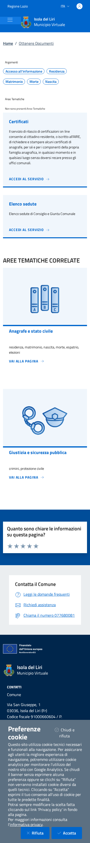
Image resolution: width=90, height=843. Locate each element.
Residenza (56, 71)
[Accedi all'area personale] (79, 6)
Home (8, 43)
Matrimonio (14, 81)
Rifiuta (41, 833)
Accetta (72, 833)
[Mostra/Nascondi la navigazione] (10, 20)
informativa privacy (26, 824)
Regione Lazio (18, 6)
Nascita (50, 81)
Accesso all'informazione (24, 71)
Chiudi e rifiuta (70, 733)
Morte (34, 81)
